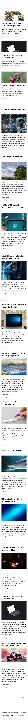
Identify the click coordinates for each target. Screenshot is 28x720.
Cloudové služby (4, 297)
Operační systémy (5, 345)
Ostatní (2, 36)
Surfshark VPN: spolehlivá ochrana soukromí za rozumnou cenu (12, 207)
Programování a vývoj (5, 394)
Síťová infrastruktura (5, 442)
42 (18, 697)
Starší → (24, 697)
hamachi (3, 2)
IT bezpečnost (4, 248)
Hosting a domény (5, 197)
